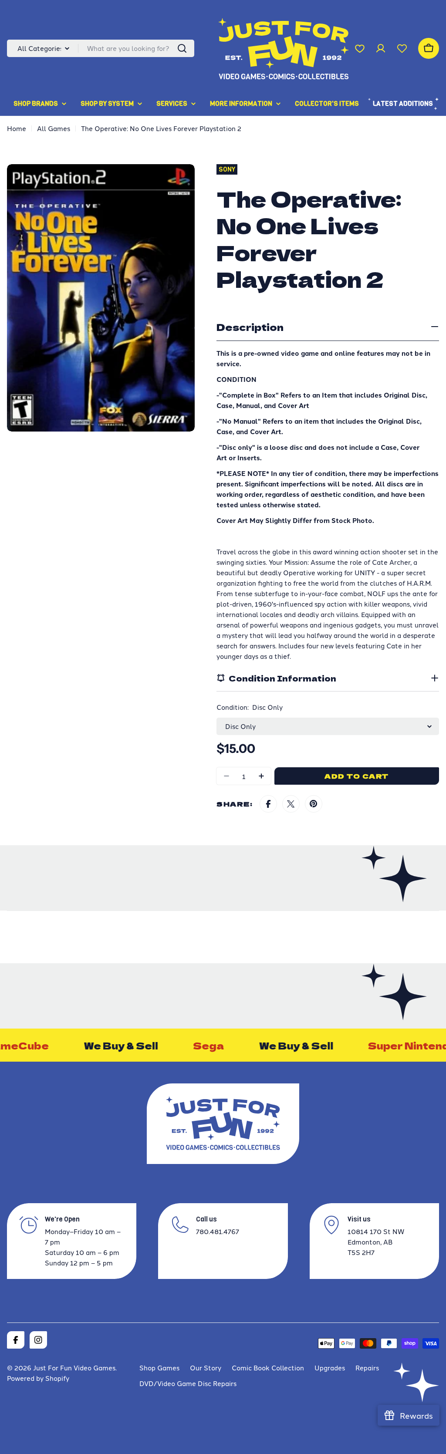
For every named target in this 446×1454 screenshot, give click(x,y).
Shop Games (159, 1367)
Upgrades (329, 1367)
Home (16, 128)
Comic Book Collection (268, 1367)
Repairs (367, 1367)
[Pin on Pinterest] (313, 804)
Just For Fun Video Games (74, 1367)
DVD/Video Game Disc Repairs (188, 1383)
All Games (53, 128)
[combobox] (100, 48)
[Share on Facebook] (268, 804)
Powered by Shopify (38, 1378)
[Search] (182, 48)
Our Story (205, 1367)
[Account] (380, 48)
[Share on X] (291, 804)
